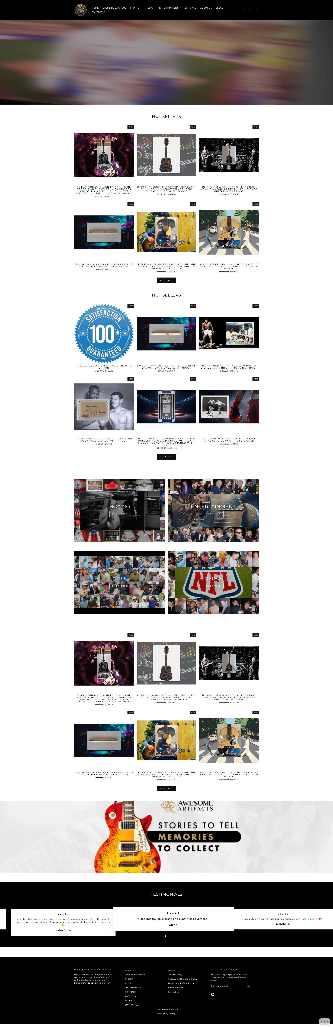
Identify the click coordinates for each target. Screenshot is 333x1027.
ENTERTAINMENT (169, 8)
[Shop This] (119, 510)
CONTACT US (98, 12)
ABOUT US (206, 8)
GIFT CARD (190, 8)
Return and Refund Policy (181, 983)
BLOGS (219, 8)
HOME (95, 8)
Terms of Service (176, 987)
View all (166, 280)
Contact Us (173, 992)
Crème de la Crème (114, 8)
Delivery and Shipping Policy (182, 979)
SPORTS (135, 8)
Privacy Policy (175, 974)
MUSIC (149, 8)
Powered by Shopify (166, 1014)
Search (171, 970)
